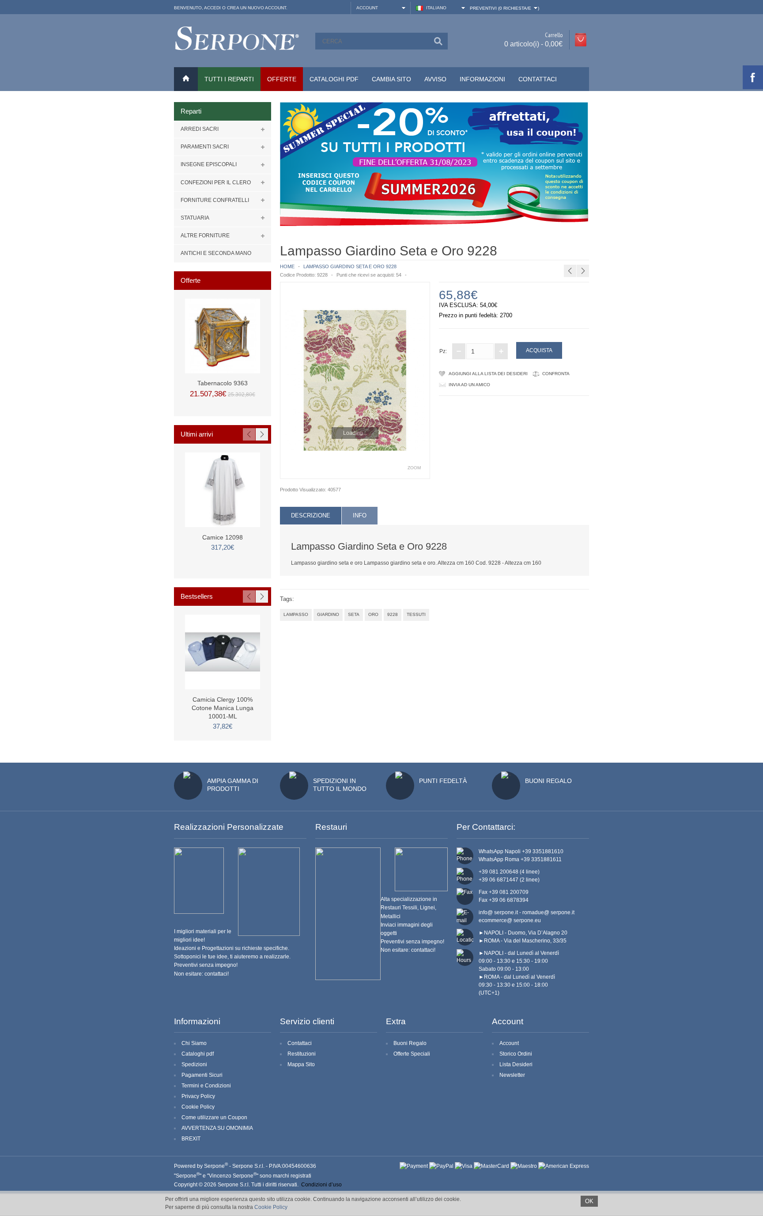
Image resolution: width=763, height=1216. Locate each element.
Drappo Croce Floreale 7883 (590, 250)
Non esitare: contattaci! (201, 974)
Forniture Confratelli (215, 200)
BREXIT (190, 1139)
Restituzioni (301, 1054)
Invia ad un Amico (469, 384)
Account (509, 1043)
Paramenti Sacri (205, 147)
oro (373, 614)
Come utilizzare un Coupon (214, 1117)
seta (353, 614)
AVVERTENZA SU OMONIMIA (217, 1128)
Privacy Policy (198, 1096)
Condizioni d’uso (321, 1185)
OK (589, 1201)
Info (359, 515)
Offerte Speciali (411, 1054)
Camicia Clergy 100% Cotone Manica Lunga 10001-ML (222, 708)
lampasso (295, 614)
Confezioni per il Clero (216, 182)
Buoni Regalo (548, 780)
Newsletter (512, 1075)
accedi (212, 7)
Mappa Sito (301, 1064)
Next (262, 434)
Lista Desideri (516, 1064)
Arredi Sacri (200, 129)
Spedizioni (194, 1064)
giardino (328, 614)
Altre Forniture (205, 235)
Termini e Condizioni (206, 1086)
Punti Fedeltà (443, 780)
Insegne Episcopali (209, 164)
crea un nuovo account (256, 7)
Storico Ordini (515, 1054)
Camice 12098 (222, 537)
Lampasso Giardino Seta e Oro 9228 (350, 266)
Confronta (556, 373)
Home (287, 266)
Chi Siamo (194, 1043)
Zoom (414, 467)
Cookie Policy (198, 1107)
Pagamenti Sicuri (202, 1075)
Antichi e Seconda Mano (216, 253)
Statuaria (195, 218)
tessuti (416, 614)
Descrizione (310, 515)
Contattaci (537, 79)
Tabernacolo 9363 (222, 383)
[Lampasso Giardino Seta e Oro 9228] (355, 380)
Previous (249, 434)
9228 (392, 614)
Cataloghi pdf (197, 1054)
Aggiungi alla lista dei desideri (488, 373)
